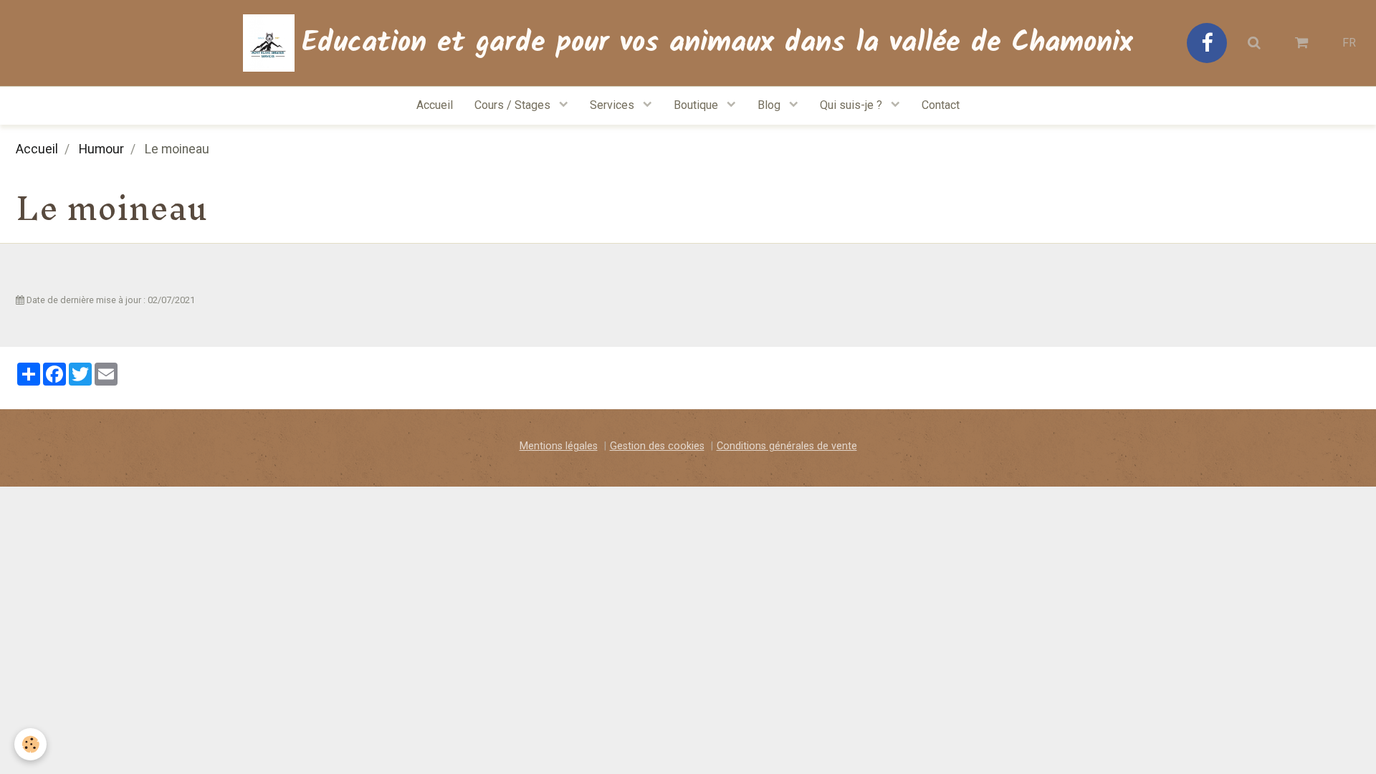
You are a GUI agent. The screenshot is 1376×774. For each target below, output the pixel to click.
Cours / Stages (513, 105)
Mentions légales (559, 446)
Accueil (434, 105)
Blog (770, 105)
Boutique (697, 105)
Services (613, 105)
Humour (101, 149)
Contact (941, 105)
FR (1349, 42)
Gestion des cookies (657, 446)
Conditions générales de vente (787, 446)
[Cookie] (30, 744)
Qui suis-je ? (852, 105)
